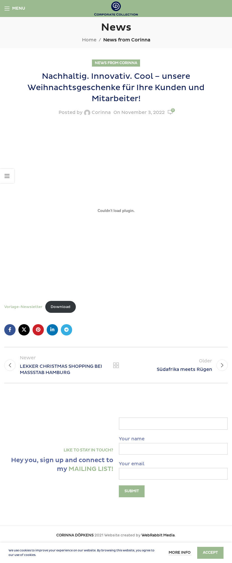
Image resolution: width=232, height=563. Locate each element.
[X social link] (24, 329)
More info (180, 552)
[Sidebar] (7, 176)
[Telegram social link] (66, 329)
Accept (210, 552)
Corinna (101, 112)
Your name (132, 439)
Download (60, 307)
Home (89, 40)
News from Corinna (126, 40)
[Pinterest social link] (38, 329)
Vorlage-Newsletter (23, 307)
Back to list (116, 365)
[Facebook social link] (10, 329)
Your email (131, 464)
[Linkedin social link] (52, 329)
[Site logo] (116, 8)
